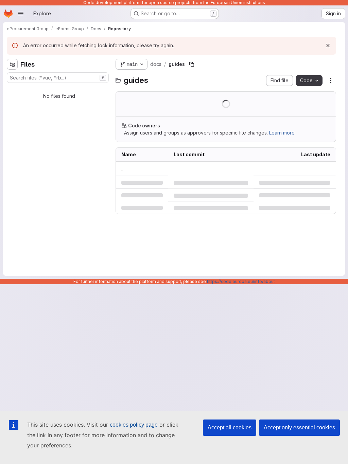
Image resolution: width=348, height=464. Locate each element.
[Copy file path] (191, 64)
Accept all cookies (229, 427)
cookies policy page (134, 425)
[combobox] (58, 77)
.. (122, 169)
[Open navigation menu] (20, 13)
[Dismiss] (328, 45)
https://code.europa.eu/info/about (241, 281)
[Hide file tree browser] (12, 64)
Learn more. (282, 133)
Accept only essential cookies (299, 427)
